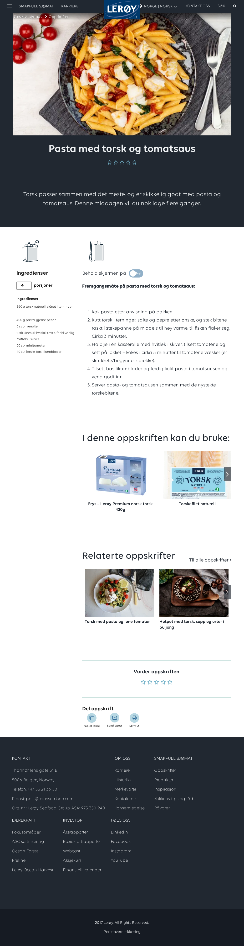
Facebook (121, 842)
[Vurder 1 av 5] (143, 683)
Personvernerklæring (122, 932)
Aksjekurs (72, 861)
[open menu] (9, 6)
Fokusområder (26, 832)
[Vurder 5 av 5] (170, 683)
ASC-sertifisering (28, 842)
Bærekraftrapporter (82, 842)
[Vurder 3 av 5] (156, 683)
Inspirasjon (165, 789)
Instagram (121, 851)
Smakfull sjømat (28, 17)
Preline (18, 861)
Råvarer (162, 808)
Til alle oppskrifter (209, 560)
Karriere (69, 6)
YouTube (119, 861)
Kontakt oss (197, 6)
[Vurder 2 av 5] (150, 683)
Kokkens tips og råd (173, 799)
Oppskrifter (59, 17)
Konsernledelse (130, 808)
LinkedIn (119, 832)
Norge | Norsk (158, 6)
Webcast (71, 851)
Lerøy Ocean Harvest (32, 870)
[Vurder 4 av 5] (163, 683)
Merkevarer (125, 789)
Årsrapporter (75, 832)
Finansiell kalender (82, 870)
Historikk (123, 780)
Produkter (163, 780)
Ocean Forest (25, 851)
